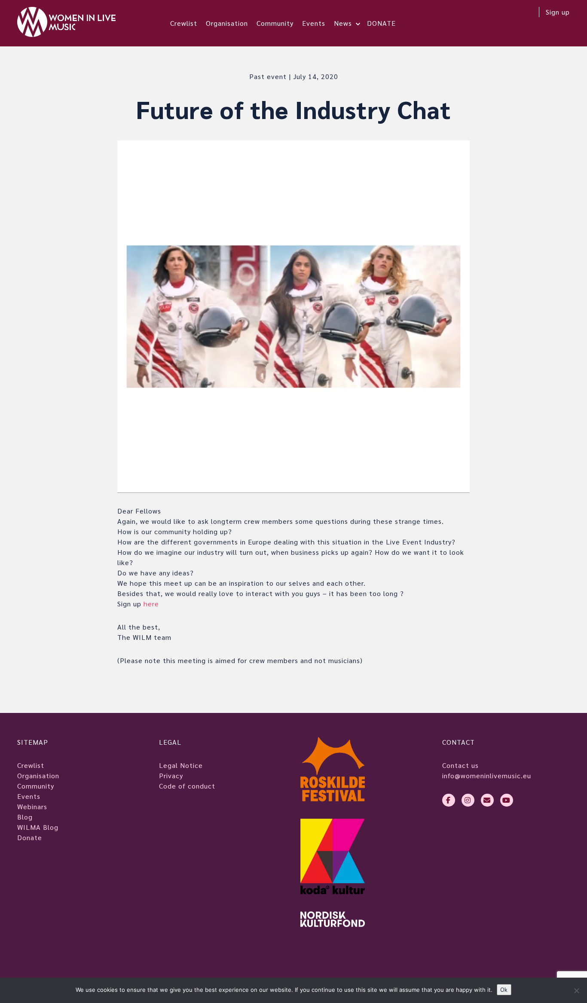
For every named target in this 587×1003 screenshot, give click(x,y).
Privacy (171, 775)
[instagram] (468, 800)
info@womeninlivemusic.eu (486, 775)
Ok (504, 989)
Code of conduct (187, 785)
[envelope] (487, 800)
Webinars (32, 806)
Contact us (460, 765)
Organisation (227, 23)
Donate (29, 837)
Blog (25, 816)
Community (275, 23)
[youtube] (506, 800)
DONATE (381, 23)
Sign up (558, 11)
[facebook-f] (448, 800)
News (343, 23)
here (151, 603)
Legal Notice (181, 765)
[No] (576, 990)
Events (313, 23)
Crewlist (183, 23)
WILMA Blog (37, 827)
